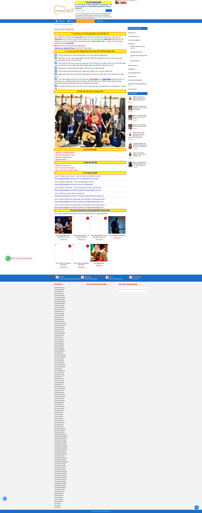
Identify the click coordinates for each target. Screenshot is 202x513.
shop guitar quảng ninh (95, 13)
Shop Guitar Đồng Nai (59, 382)
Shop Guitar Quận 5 (58, 497)
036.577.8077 (79, 48)
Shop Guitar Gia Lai (58, 384)
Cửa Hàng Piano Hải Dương (60, 448)
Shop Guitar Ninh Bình (59, 321)
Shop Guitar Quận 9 (58, 412)
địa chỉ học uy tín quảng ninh (88, 18)
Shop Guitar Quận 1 (58, 414)
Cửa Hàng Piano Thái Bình (60, 481)
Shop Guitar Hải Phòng (59, 295)
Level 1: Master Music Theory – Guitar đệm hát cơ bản (63, 236)
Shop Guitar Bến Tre (58, 426)
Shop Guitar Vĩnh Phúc (59, 408)
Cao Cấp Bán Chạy (132, 36)
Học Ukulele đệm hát (99, 263)
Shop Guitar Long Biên (59, 329)
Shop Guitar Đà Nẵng (59, 345)
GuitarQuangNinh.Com (105, 511)
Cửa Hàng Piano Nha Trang (60, 477)
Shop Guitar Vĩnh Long (59, 400)
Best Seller (131, 33)
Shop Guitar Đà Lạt (58, 353)
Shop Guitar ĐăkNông (59, 349)
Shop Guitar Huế (58, 369)
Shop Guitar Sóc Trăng (59, 422)
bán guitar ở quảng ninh (94, 15)
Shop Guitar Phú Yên (59, 378)
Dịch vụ (72, 21)
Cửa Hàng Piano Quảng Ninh (60, 436)
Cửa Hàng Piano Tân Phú (60, 469)
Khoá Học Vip (131, 76)
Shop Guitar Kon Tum (59, 380)
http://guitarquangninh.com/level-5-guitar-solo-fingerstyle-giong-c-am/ (79, 202)
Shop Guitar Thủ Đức (59, 335)
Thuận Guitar (57, 507)
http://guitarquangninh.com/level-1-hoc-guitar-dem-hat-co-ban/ (76, 178)
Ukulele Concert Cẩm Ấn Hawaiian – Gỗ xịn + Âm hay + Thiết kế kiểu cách (139, 154)
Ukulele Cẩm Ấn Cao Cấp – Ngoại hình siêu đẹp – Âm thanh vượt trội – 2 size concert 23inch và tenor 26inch (136, 135)
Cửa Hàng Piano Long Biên (60, 442)
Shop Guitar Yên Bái (58, 311)
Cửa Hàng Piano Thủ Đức (60, 460)
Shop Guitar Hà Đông (59, 327)
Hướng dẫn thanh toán (59, 287)
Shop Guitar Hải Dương (59, 297)
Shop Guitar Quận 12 (59, 339)
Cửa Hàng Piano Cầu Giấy (60, 444)
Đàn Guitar (130, 44)
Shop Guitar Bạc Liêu (59, 491)
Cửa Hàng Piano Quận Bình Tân (61, 462)
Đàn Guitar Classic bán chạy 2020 (139, 55)
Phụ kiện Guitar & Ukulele (134, 80)
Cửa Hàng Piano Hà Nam (60, 485)
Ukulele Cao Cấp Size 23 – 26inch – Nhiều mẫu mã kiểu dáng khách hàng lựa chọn (139, 98)
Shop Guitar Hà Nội (58, 291)
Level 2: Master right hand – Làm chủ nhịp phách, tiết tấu (81, 236)
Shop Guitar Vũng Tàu (59, 361)
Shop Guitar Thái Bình (59, 305)
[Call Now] (8, 258)
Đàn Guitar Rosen (132, 65)
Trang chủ (61, 21)
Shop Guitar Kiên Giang (59, 394)
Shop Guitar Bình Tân (59, 343)
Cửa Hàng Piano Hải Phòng (60, 454)
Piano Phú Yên (57, 503)
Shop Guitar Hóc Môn (59, 374)
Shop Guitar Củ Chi (58, 376)
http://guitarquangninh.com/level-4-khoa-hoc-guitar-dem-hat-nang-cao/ (79, 196)
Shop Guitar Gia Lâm (59, 493)
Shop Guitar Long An (59, 398)
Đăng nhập (100, 21)
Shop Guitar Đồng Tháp (59, 388)
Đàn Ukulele (131, 69)
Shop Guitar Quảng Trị (59, 432)
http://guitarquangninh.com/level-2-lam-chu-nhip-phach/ (73, 184)
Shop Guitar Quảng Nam (59, 355)
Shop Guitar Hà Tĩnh (59, 404)
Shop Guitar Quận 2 (58, 416)
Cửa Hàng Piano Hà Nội (59, 489)
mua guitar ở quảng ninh (83, 15)
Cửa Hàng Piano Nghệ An (60, 487)
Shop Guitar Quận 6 (58, 499)
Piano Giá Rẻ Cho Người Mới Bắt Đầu (137, 84)
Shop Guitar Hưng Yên (59, 299)
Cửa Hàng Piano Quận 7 (59, 456)
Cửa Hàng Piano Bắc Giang (60, 438)
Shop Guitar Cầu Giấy (59, 315)
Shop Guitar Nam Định (59, 307)
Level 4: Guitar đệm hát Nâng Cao (117, 235)
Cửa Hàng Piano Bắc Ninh (60, 434)
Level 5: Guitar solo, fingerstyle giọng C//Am (63, 264)
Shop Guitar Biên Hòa (59, 363)
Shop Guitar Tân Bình (59, 341)
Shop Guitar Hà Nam (59, 319)
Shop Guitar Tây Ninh (59, 410)
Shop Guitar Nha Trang (59, 351)
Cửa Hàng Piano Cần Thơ (60, 479)
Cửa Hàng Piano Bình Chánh (60, 471)
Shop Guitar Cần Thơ (59, 390)
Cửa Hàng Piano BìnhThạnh (60, 458)
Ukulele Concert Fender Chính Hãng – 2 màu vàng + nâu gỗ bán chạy (139, 117)
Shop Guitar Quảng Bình (59, 430)
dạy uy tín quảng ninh (98, 16)
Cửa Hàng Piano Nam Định (60, 483)
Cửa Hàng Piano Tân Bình (60, 463)
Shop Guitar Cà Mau (59, 359)
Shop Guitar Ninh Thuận (59, 428)
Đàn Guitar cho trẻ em (136, 52)
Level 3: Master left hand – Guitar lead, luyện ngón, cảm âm (99, 236)
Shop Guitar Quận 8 (58, 337)
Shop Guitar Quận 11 (59, 501)
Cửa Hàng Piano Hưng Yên (60, 440)
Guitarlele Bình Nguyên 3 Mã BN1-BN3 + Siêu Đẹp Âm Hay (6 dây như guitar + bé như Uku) (140, 145)
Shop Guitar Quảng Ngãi (59, 357)
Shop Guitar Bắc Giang (59, 303)
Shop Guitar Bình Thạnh (59, 325)
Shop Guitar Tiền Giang (59, 396)
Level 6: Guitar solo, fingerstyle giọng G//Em (81, 264)
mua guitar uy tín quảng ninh (87, 16)
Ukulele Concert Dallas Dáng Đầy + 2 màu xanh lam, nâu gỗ (139, 125)
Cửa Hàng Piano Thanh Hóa (60, 450)
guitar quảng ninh (86, 13)
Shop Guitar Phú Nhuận (59, 333)
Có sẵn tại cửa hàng (133, 40)
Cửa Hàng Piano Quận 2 (59, 467)
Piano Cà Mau (57, 505)
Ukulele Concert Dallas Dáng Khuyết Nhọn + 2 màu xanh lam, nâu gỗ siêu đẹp (140, 107)
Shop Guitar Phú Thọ (59, 293)
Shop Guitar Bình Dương (59, 365)
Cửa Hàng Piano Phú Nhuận (60, 473)
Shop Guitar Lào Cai (59, 317)
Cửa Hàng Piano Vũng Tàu (60, 452)
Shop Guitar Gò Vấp (58, 331)
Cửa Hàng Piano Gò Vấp (59, 465)
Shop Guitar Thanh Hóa (59, 309)
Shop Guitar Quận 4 (58, 495)
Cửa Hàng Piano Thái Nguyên (61, 446)
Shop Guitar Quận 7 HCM (60, 323)
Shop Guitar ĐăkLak (59, 347)
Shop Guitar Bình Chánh (59, 370)
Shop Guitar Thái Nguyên (60, 301)
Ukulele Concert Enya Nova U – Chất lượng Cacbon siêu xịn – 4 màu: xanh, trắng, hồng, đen (140, 164)
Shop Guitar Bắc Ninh (59, 289)
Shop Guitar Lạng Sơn (59, 313)
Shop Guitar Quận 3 (58, 418)
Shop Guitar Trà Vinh (59, 424)
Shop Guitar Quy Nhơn (59, 406)
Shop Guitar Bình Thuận (59, 367)
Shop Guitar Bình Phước (59, 386)
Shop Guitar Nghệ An (59, 402)
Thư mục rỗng (131, 89)
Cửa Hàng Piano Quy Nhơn (60, 475)
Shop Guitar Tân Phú (59, 372)
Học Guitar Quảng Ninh (86, 21)
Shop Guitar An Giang (59, 392)
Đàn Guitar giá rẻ (135, 61)
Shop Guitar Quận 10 (59, 420)
